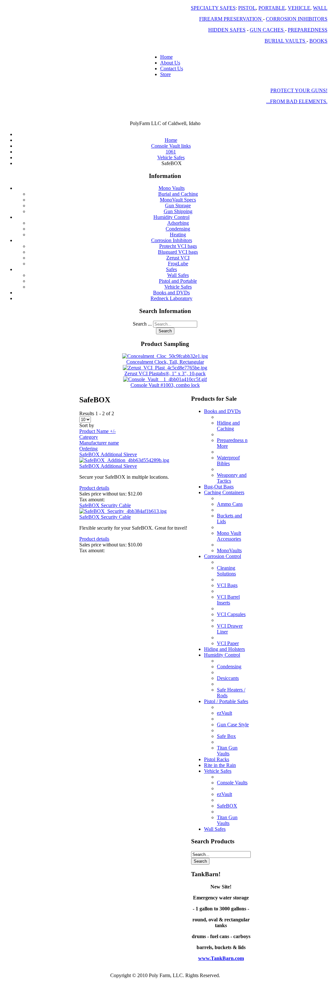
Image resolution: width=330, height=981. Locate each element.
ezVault (224, 713)
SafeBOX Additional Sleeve (108, 454)
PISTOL (247, 8)
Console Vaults (232, 782)
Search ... (142, 324)
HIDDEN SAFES (227, 30)
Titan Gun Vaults (227, 750)
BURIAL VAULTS (285, 41)
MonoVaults (229, 550)
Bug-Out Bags (219, 486)
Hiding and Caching (228, 425)
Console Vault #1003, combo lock (165, 385)
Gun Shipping (178, 211)
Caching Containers (224, 492)
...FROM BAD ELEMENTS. (296, 101)
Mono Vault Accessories (229, 536)
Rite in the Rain (220, 765)
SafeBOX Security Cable (105, 505)
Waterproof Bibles (228, 460)
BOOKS (318, 41)
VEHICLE (299, 8)
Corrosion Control (222, 556)
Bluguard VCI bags (178, 252)
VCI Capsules (231, 614)
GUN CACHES (267, 30)
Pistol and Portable (178, 281)
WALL (320, 8)
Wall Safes (178, 275)
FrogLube (178, 263)
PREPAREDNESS (307, 30)
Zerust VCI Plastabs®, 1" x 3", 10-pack (165, 373)
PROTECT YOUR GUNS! (298, 90)
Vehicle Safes (178, 286)
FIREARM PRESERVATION (231, 19)
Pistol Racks (216, 759)
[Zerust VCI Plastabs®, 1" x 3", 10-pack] (165, 367)
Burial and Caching (178, 194)
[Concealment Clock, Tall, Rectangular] (165, 356)
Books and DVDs (171, 292)
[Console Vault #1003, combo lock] (165, 379)
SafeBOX (227, 806)
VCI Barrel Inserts (228, 599)
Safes (171, 269)
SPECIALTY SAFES (213, 8)
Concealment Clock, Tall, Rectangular (165, 362)
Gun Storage (178, 205)
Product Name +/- (97, 431)
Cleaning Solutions (226, 570)
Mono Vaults (172, 188)
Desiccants (228, 678)
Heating (178, 234)
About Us (170, 62)
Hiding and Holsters (224, 649)
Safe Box (226, 736)
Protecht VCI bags (178, 246)
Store (165, 74)
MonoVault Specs (178, 199)
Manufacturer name (99, 443)
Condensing (178, 228)
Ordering (88, 448)
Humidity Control (171, 217)
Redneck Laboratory (171, 298)
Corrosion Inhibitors (171, 240)
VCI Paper (228, 643)
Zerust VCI (177, 257)
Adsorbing (178, 223)
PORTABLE (271, 8)
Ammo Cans (230, 504)
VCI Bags (227, 585)
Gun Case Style (233, 724)
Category (88, 437)
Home (166, 57)
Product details (94, 488)
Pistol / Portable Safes (226, 701)
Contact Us (171, 68)
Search (165, 331)
